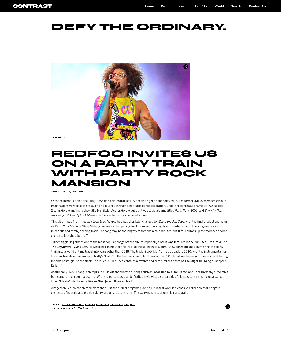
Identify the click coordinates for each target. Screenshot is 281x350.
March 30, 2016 (58, 191)
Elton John (90, 304)
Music (59, 137)
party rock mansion (60, 308)
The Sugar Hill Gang (87, 308)
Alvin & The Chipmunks (73, 304)
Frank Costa (77, 191)
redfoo (74, 308)
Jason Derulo (116, 304)
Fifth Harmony (102, 304)
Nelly (132, 304)
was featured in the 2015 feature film (193, 242)
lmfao (126, 304)
